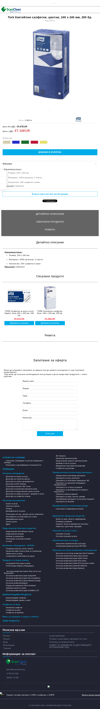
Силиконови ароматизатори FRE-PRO (71, 546)
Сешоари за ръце (63, 534)
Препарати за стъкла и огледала (69, 487)
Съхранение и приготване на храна (20, 556)
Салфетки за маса (11, 604)
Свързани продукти (50, 221)
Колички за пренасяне (15, 536)
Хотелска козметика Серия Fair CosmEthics (23, 578)
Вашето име (28, 381)
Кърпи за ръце (12, 504)
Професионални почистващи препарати (72, 472)
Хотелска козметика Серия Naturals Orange (23, 581)
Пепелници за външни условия (18, 539)
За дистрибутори (57, 636)
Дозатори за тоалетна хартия (18, 479)
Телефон (27, 403)
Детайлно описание (50, 214)
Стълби (9, 541)
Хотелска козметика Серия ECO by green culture (75, 563)
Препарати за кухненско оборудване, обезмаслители (70, 484)
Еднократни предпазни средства (69, 516)
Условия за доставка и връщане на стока (68, 639)
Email (25, 410)
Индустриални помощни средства (19, 528)
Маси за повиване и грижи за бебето (21, 617)
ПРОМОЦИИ (8, 469)
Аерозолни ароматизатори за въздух (71, 544)
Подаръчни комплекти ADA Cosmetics (21, 586)
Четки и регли (11, 522)
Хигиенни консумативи (14, 500)
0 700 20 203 (12, 673)
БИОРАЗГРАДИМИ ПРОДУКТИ (17, 595)
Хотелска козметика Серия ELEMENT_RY (22, 590)
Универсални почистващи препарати (70, 476)
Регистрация (9, 645)
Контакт (6, 636)
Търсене (7, 648)
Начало (6, 639)
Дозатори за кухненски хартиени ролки (21, 489)
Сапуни (9, 509)
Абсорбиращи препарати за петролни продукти (75, 499)
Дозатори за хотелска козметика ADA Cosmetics (75, 553)
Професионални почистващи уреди (70, 506)
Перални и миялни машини (67, 494)
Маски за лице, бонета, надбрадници (71, 519)
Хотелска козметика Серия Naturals (70, 568)
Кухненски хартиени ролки (66, 458)
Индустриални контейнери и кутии (19, 531)
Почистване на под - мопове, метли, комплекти (24, 514)
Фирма (26, 388)
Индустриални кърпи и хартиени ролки (71, 461)
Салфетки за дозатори (65, 468)
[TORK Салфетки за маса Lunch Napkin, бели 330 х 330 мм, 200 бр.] (19, 298)
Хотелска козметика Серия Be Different (71, 566)
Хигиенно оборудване (13, 473)
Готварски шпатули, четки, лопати (19, 549)
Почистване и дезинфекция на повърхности (23, 465)
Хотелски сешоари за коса (66, 536)
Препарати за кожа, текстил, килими (70, 497)
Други (8, 524)
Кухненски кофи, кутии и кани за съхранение (24, 551)
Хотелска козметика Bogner (17, 583)
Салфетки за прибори (14, 613)
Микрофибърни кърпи (14, 519)
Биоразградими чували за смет (18, 600)
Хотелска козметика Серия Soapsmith (21, 576)
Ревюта (50, 229)
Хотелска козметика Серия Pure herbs (71, 561)
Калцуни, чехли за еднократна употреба (72, 524)
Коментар (27, 418)
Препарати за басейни (65, 501)
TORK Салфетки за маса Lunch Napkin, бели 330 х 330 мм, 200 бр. (19, 313)
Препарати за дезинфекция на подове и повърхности (71, 491)
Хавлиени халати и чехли (16, 588)
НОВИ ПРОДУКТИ (11, 621)
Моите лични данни (91, 695)
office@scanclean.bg (15, 669)
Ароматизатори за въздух (65, 540)
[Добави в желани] (49, 109)
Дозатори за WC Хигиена (16, 484)
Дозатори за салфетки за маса (18, 496)
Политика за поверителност (62, 642)
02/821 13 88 (12, 678)
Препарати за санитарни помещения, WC (72, 480)
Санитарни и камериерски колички (69, 509)
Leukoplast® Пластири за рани (18, 563)
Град (25, 396)
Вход (5, 642)
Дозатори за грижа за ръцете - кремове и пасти (25, 494)
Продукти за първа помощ (16, 560)
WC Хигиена (61, 456)
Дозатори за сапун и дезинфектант (20, 481)
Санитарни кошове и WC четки (18, 486)
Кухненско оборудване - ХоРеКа (18, 545)
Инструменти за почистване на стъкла (21, 517)
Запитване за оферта (50, 237)
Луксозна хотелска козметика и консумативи (75, 550)
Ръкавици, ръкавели (64, 521)
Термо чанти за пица (14, 554)
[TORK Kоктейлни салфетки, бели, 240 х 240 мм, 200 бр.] (50, 298)
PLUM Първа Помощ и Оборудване (20, 566)
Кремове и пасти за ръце (66, 463)
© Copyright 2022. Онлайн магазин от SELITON (50, 705)
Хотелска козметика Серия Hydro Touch (72, 558)
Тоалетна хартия (12, 506)
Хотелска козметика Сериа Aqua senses (72, 556)
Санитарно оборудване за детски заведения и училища (23, 461)
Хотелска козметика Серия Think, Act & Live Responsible (22, 572)
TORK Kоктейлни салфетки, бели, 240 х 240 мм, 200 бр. (50, 312)
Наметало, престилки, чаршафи (68, 526)
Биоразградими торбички (16, 598)
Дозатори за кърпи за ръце (17, 476)
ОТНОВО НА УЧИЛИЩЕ (14, 457)
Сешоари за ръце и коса (65, 530)
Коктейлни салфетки (14, 608)
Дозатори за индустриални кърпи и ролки (22, 491)
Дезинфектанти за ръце (15, 511)
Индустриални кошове (15, 534)
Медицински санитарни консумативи (70, 466)
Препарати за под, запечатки (67, 478)
